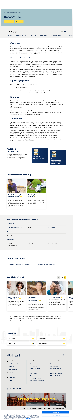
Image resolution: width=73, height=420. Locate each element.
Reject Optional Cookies (55, 418)
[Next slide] (65, 32)
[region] (36, 415)
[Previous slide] (62, 32)
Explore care (19, 21)
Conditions (18, 12)
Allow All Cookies (56, 412)
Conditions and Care (11, 12)
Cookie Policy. (28, 418)
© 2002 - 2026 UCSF (59, 404)
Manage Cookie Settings (55, 415)
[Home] (14, 355)
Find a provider (8, 21)
